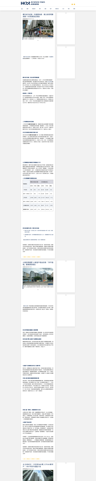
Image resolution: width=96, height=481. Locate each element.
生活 (63, 8)
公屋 (24, 458)
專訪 (69, 8)
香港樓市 (38, 256)
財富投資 (33, 8)
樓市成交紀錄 (27, 56)
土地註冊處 (49, 81)
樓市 (40, 8)
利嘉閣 (25, 256)
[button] (29, 8)
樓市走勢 (33, 256)
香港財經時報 (35, 4)
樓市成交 (29, 256)
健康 (45, 8)
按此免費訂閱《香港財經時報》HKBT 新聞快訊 (34, 239)
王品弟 (24, 266)
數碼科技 (57, 8)
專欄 (74, 8)
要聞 (27, 8)
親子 (51, 8)
